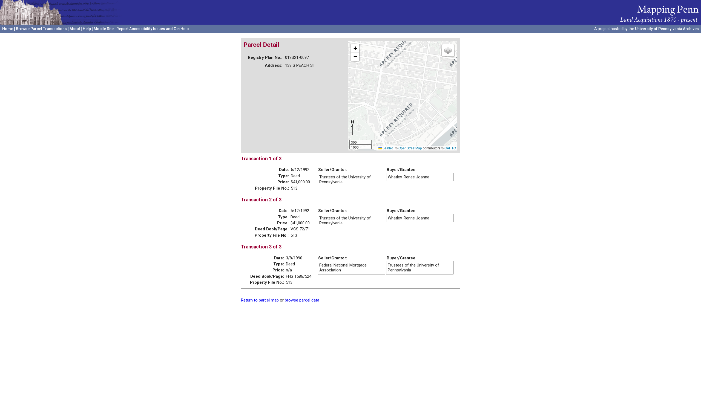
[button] (355, 48)
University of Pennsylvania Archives (667, 29)
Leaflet (387, 148)
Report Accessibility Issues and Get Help (152, 29)
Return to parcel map (260, 300)
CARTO (450, 148)
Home (7, 29)
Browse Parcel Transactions (41, 29)
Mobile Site (104, 29)
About (75, 29)
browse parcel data (302, 300)
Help (87, 29)
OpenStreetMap (410, 148)
